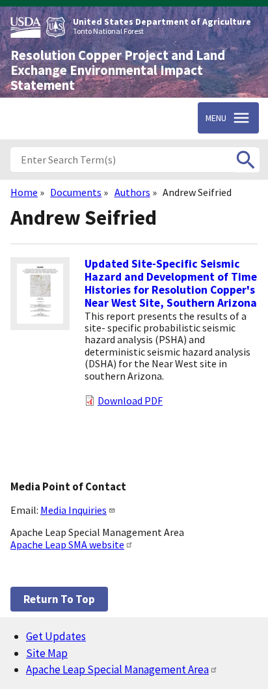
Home (24, 192)
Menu (216, 118)
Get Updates (56, 636)
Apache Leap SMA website (67, 544)
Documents (75, 192)
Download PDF (130, 400)
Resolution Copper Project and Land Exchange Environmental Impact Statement (117, 70)
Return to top (59, 599)
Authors (132, 192)
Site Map (47, 653)
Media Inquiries (73, 509)
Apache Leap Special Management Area (117, 669)
